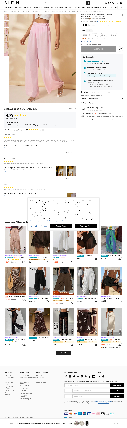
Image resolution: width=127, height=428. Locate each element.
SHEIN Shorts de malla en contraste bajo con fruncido (87, 255)
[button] (117, 3)
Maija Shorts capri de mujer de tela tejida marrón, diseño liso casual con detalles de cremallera (63, 298)
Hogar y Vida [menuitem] (59, 7)
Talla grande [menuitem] (68, 7)
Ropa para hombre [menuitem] (79, 7)
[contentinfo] (94, 413)
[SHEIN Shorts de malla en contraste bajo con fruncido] (87, 240)
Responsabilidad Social (11, 380)
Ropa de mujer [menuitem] (37, 7)
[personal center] (105, 3)
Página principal (8, 11)
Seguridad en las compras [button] (94, 73)
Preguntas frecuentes (40, 382)
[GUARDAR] (120, 49)
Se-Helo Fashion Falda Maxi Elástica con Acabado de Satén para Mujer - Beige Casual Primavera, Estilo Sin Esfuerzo (111, 339)
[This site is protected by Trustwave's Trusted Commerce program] (65, 417)
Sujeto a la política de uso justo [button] (95, 69)
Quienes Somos (9, 377)
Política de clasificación (26, 393)
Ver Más (63, 352)
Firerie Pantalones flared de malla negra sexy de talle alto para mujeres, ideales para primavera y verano (16, 339)
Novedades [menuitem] (18, 7)
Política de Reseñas (10, 118)
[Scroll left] (119, 7)
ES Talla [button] (88, 30)
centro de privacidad (103, 403)
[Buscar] (88, 3)
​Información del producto (24, 396)
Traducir (6, 148)
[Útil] (66, 153)
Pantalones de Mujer (49, 11)
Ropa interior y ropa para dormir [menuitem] (96, 7)
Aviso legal (8, 375)
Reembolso (23, 380)
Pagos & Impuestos (40, 377)
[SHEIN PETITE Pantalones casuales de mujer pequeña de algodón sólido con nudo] (63, 240)
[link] (109, 2)
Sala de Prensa (9, 382)
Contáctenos (38, 375)
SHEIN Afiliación (9, 390)
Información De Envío (25, 375)
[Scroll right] (121, 7)
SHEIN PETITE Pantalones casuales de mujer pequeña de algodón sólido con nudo (63, 257)
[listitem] (15, 245)
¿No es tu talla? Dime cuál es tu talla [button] (91, 44)
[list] (80, 376)
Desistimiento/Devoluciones (27, 377)
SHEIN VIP (23, 390)
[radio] (85, 35)
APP (99, 372)
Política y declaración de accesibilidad (25, 399)
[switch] (42, 130)
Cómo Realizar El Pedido (24, 383)
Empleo (7, 384)
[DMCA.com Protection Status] (70, 417)
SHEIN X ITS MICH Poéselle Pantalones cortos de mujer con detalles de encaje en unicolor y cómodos (39, 257)
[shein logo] (11, 3)
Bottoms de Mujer (37, 11)
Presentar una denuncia (9, 393)
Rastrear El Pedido (25, 386)
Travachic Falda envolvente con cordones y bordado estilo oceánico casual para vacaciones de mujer (87, 339)
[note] (15, 294)
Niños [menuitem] (110, 7)
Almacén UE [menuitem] (27, 7)
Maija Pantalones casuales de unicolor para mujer (39, 298)
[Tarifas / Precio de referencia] (89, 25)
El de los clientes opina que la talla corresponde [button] (98, 39)
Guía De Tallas (24, 388)
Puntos (36, 380)
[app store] (99, 377)
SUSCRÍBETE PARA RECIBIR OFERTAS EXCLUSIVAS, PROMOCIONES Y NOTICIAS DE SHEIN (90, 381)
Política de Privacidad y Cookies (103, 401)
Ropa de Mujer (18, 11)
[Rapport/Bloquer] (75, 153)
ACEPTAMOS (68, 410)
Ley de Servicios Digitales (9, 387)
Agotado (98, 49)
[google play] (103, 377)
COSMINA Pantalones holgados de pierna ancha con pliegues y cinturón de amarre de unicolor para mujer (16, 257)
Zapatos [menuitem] (116, 7)
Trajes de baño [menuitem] (48, 7)
